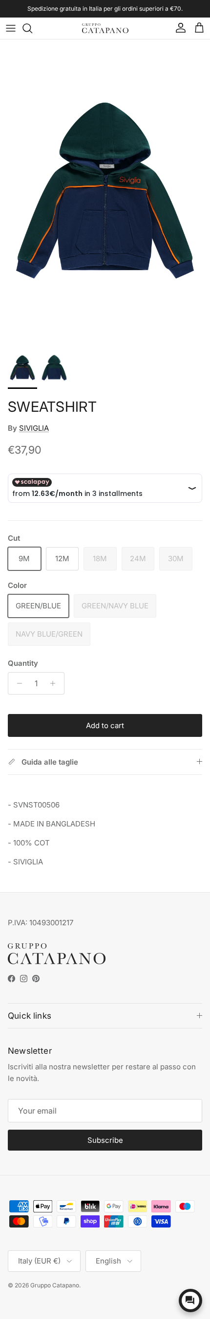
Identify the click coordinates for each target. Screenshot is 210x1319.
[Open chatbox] (190, 1300)
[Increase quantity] (55, 683)
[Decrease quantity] (16, 683)
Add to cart (105, 725)
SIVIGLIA (34, 428)
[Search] (32, 28)
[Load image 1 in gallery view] (105, 190)
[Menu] (10, 28)
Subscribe (105, 1140)
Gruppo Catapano (54, 1285)
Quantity (23, 663)
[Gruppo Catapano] (105, 28)
